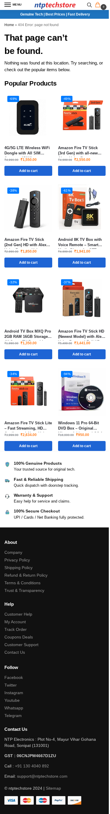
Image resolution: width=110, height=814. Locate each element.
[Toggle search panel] (89, 5)
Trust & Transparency (24, 590)
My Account (15, 621)
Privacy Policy (17, 560)
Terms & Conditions (22, 582)
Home (9, 25)
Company (13, 552)
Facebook (13, 677)
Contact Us (14, 652)
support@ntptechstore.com (42, 776)
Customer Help (18, 614)
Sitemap (53, 788)
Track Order (15, 629)
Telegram (13, 715)
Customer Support (21, 644)
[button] (99, 5)
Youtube (12, 700)
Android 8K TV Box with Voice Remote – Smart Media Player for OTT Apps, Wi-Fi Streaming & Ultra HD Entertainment (80, 242)
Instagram (13, 692)
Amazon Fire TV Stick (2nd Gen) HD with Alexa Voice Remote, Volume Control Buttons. (26, 242)
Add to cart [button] (28, 171)
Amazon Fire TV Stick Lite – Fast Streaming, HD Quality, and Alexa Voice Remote (28, 426)
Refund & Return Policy (26, 575)
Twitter (10, 685)
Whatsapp (13, 708)
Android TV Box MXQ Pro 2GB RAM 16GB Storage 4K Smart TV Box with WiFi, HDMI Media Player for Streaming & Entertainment (27, 334)
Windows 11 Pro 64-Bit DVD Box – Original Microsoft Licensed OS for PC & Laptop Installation (82, 426)
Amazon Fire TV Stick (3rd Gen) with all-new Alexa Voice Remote (78, 151)
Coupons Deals (19, 637)
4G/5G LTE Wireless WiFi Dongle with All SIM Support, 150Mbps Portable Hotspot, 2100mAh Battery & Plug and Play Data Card (27, 151)
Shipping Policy (18, 567)
